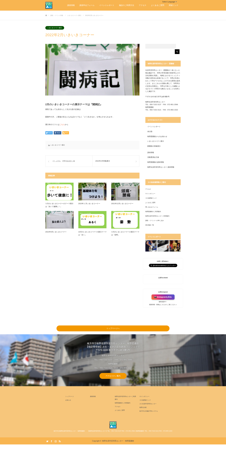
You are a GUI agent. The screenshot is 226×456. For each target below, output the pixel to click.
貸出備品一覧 (149, 225)
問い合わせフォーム (151, 207)
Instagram (55, 441)
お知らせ (68, 400)
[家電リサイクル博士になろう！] (151, 246)
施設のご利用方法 (126, 5)
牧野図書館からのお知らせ (157, 136)
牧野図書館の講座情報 (155, 162)
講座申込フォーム (87, 5)
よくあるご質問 (157, 5)
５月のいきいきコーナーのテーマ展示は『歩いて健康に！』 (59, 205)
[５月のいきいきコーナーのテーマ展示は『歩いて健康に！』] (59, 191)
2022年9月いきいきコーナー (56, 232)
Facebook (51, 441)
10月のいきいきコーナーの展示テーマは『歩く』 (92, 233)
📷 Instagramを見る (163, 297)
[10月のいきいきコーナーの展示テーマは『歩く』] (92, 220)
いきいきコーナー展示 (55, 28)
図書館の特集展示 (154, 146)
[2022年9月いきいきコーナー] (59, 220)
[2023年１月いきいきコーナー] (92, 191)
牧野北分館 (143, 407)
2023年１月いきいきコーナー (89, 203)
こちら (62, 124)
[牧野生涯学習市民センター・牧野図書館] (113, 424)
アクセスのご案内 (113, 376)
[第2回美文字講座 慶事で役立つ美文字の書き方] (163, 246)
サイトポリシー (150, 193)
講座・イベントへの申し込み (154, 220)
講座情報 (71, 5)
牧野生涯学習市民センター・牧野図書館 (118, 441)
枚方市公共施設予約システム (148, 411)
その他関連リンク (151, 198)
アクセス (142, 5)
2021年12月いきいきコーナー (122, 203)
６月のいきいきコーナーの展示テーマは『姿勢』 (125, 233)
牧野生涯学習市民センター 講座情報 (160, 167)
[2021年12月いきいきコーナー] (125, 191)
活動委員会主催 (153, 157)
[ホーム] (46, 11)
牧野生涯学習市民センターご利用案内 (157, 216)
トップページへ (113, 328)
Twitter (47, 441)
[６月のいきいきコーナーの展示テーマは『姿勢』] (125, 220)
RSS (59, 441)
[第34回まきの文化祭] (175, 246)
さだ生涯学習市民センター (147, 404)
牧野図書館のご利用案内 (153, 211)
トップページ (69, 396)
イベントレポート (106, 5)
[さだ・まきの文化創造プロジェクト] (52, 5)
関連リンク (173, 5)
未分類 (149, 131)
